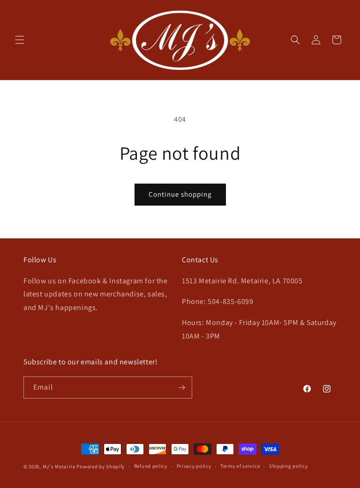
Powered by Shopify (100, 466)
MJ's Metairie (59, 466)
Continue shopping (180, 194)
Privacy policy (194, 466)
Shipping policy (288, 466)
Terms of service (240, 466)
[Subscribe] (181, 388)
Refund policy (150, 466)
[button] (19, 40)
